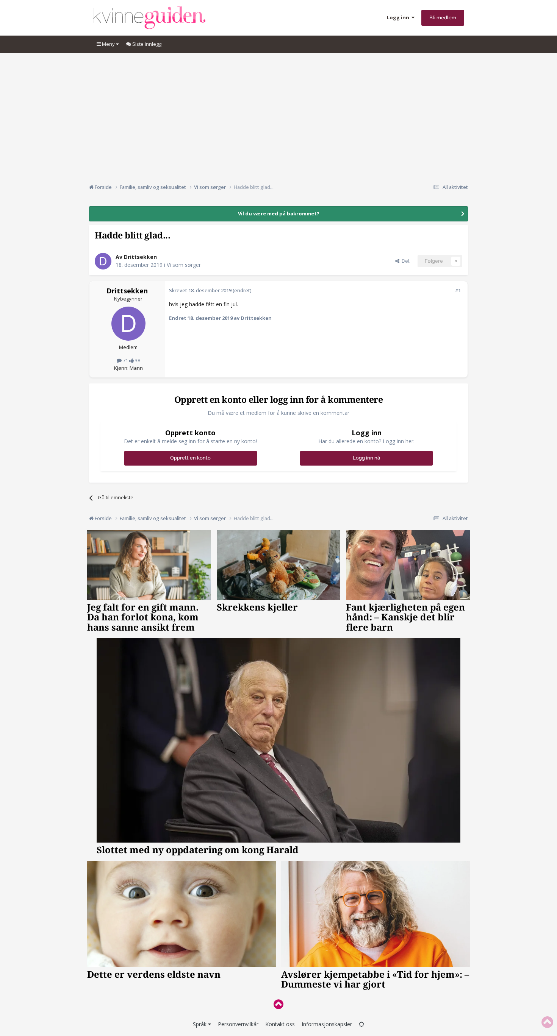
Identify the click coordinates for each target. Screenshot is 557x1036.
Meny (108, 44)
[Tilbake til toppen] (278, 1004)
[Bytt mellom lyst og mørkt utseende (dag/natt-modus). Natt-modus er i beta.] (361, 1024)
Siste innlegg (146, 44)
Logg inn (399, 17)
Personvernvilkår (238, 1024)
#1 (458, 290)
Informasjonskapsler (327, 1024)
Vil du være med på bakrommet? (278, 213)
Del (404, 261)
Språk (200, 1024)
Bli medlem (442, 17)
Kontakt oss (280, 1024)
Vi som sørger (184, 264)
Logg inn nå (366, 458)
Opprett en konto (190, 458)
